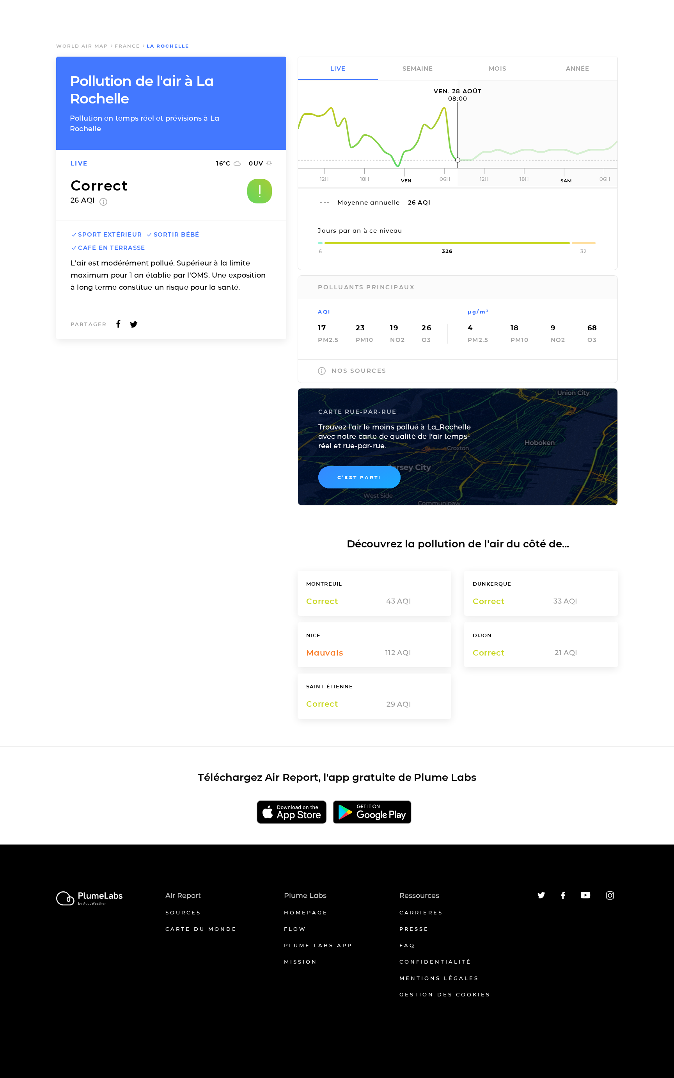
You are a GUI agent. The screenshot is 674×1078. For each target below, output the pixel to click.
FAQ (407, 945)
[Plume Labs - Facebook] (563, 897)
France (127, 46)
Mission (300, 962)
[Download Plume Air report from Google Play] (372, 812)
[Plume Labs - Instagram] (610, 898)
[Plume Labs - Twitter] (541, 897)
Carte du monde (201, 929)
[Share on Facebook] (118, 326)
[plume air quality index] (103, 203)
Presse (414, 929)
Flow (295, 929)
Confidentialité (435, 962)
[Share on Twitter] (134, 326)
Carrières (421, 912)
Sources (183, 912)
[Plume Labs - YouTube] (586, 897)
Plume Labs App (318, 945)
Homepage (306, 912)
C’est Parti (359, 477)
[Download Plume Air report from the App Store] (292, 812)
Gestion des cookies (445, 994)
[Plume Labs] (89, 899)
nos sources (359, 370)
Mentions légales (439, 978)
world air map (82, 46)
